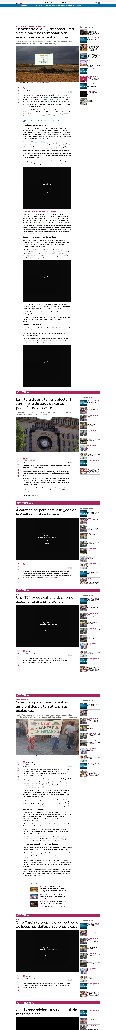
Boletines (61, 5)
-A (71, 91)
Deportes (69, 5)
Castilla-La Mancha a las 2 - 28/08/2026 (93, 440)
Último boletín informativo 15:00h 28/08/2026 (93, 462)
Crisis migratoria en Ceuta (35, 0)
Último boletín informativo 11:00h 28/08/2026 (93, 86)
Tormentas (27, 0)
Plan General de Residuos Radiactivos (35, 142)
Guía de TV (61, 3)
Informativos (53, 5)
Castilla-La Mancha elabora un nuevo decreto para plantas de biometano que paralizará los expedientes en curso (53, 904)
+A (68, 91)
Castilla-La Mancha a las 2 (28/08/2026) (93, 455)
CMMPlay (47, 3)
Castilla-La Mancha (41, 5)
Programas (68, 3)
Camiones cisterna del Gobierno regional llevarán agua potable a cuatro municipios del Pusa (93, 56)
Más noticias (77, 5)
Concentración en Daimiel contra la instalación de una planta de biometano (52, 896)
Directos (54, 3)
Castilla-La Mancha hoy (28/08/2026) (93, 101)
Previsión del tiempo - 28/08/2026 (92, 425)
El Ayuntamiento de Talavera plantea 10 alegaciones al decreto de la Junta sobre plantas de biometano (53, 889)
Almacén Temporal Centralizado (51, 99)
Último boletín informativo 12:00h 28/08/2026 (93, 71)
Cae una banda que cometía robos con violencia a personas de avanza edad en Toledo (93, 33)
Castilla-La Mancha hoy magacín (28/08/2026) (93, 79)
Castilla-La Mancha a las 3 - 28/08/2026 (93, 432)
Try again (47, 192)
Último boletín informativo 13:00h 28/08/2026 (93, 39)
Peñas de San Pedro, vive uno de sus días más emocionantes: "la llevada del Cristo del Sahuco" (93, 471)
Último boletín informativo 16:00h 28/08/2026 (93, 402)
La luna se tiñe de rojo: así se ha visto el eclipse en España (93, 93)
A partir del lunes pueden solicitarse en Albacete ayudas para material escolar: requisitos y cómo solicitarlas (93, 64)
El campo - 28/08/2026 (92, 409)
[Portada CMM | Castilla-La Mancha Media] (21, 3)
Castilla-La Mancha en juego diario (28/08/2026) (93, 418)
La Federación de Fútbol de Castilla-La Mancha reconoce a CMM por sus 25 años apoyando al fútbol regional (93, 48)
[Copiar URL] (47, 189)
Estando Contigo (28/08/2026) (91, 447)
